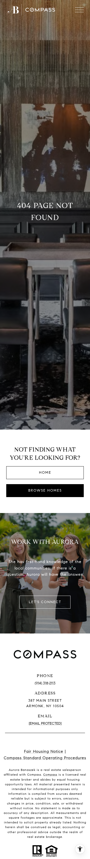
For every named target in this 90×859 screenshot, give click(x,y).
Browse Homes (45, 490)
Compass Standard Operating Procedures (45, 757)
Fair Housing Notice (43, 751)
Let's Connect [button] (45, 602)
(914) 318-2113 (45, 683)
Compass (50, 774)
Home (45, 472)
